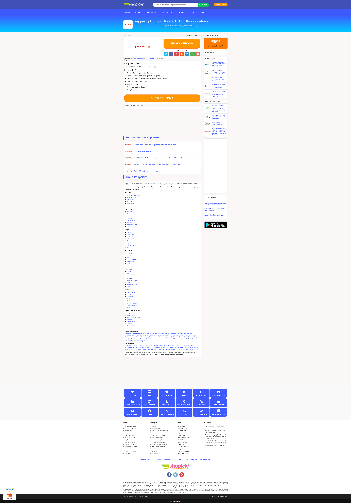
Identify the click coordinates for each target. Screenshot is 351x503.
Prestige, (140, 347)
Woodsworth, (129, 345)
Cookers (129, 301)
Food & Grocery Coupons (159, 435)
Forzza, (135, 347)
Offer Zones (181, 426)
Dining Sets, (157, 333)
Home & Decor (140, 58)
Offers (181, 12)
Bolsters (129, 257)
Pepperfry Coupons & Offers (174, 25)
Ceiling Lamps (131, 234)
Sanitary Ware (131, 321)
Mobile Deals (181, 435)
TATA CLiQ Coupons (130, 428)
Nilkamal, (150, 349)
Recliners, (164, 333)
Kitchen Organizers (132, 303)
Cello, (177, 345)
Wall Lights (130, 232)
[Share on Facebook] (171, 54)
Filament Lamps (131, 245)
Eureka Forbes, (133, 349)
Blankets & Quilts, (154, 337)
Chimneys (130, 294)
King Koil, (191, 347)
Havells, (183, 349)
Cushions (130, 255)
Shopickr (131, 105)
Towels (129, 272)
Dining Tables (143, 341)
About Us (145, 460)
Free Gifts (181, 444)
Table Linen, (163, 337)
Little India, (171, 347)
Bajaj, (186, 347)
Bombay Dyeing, (180, 347)
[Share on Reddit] (182, 54)
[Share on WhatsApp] (192, 54)
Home (127, 12)
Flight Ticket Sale (183, 453)
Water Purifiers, (171, 337)
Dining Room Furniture (166, 339)
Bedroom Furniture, (140, 339)
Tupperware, (129, 347)
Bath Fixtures (131, 315)
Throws (129, 264)
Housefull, (157, 347)
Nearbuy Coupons (130, 442)
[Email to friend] (197, 54)
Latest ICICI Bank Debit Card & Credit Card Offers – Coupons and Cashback (216, 442)
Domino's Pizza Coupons (132, 449)
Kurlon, (174, 349)
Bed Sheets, (137, 337)
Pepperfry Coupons (130, 451)
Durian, (179, 349)
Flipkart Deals (128, 430)
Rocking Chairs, (181, 333)
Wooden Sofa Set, (133, 341)
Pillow (128, 282)
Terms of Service (129, 496)
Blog (202, 12)
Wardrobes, (149, 335)
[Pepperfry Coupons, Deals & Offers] (128, 24)
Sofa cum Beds (131, 197)
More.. (129, 286)
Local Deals (155, 449)
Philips (196, 349)
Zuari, (180, 345)
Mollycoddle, (164, 345)
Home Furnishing (159, 58)
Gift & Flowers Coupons (158, 446)
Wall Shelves (130, 212)
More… (129, 206)
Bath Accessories (132, 284)
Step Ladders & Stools (133, 317)
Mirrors (129, 216)
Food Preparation (132, 305)
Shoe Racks (130, 204)
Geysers (129, 319)
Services (154, 451)
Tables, (175, 339)
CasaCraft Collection (133, 195)
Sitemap (193, 460)
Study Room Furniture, (152, 339)
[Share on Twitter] (166, 54)
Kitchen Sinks (131, 326)
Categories (151, 12)
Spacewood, (190, 349)
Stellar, (127, 349)
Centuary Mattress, (188, 345)
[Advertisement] (162, 122)
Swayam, (196, 347)
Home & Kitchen (149, 58)
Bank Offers (167, 12)
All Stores (127, 453)
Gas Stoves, (180, 337)
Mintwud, (136, 345)
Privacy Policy (144, 496)
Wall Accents (131, 218)
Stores (137, 12)
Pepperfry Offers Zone (190, 25)
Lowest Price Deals (183, 451)
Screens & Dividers (132, 224)
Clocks (129, 214)
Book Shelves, (136, 335)
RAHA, (140, 349)
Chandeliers (130, 241)
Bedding (129, 278)
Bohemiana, (156, 349)
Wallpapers (130, 261)
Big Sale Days (182, 433)
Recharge (154, 426)
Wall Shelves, (177, 335)
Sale (192, 12)
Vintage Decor (131, 220)
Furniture (133, 58)
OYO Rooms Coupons (131, 446)
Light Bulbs (130, 324)
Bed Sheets (130, 276)
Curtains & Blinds (132, 259)
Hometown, (171, 345)
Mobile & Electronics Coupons (160, 430)
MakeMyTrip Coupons (131, 433)
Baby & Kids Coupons (157, 437)
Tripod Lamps (131, 243)
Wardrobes (130, 199)
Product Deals (182, 430)
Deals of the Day (182, 442)
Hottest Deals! (220, 4)
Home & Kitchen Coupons (159, 442)
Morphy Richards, (148, 347)
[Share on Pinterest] (176, 54)
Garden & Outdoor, (159, 335)
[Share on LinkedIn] (187, 54)
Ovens (186, 337)
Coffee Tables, (149, 333)
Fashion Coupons (156, 428)
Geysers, (190, 337)
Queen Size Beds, (130, 333)
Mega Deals (181, 449)
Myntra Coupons (129, 444)
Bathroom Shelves (132, 280)
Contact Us (205, 460)
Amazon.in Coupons (130, 426)
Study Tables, (182, 339)
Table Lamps (131, 239)
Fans (128, 313)
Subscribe (176, 460)
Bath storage (131, 274)
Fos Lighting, (164, 347)
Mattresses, (145, 337)
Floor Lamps (130, 237)
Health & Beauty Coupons (159, 440)
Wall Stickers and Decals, (188, 335)
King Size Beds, (139, 333)
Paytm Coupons (129, 435)
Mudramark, (149, 345)
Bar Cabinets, (169, 335)
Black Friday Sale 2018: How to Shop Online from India (214, 209)
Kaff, (170, 349)
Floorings (129, 253)
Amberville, (156, 345)
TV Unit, (143, 335)
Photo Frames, (129, 337)
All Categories (156, 453)
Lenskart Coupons (130, 437)
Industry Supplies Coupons (159, 444)
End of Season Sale (183, 437)
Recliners (130, 201)
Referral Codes (182, 428)
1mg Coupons (128, 440)
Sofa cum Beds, (172, 333)
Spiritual (129, 222)
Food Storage (131, 292)
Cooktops (130, 299)
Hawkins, (145, 349)
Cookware (130, 296)
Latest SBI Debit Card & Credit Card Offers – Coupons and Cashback (215, 446)
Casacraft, (142, 345)
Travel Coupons (156, 433)
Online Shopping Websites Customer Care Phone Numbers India (215, 204)
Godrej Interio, (164, 349)
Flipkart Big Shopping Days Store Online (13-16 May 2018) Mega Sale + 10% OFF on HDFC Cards (214, 215)
